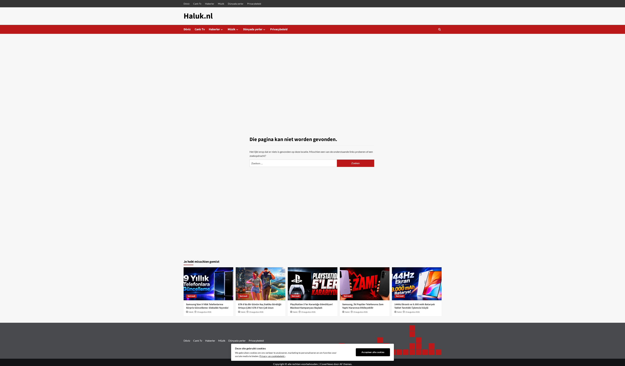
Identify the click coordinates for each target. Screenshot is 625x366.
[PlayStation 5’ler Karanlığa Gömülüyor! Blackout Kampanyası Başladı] (312, 283)
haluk (191, 312)
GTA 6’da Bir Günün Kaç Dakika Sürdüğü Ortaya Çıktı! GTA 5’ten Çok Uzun (259, 306)
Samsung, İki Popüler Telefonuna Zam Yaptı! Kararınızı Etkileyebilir (362, 306)
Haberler (209, 3)
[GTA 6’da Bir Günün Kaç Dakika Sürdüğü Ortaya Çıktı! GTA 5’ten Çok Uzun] (260, 283)
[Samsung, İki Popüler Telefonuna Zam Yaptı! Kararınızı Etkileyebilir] (364, 283)
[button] (440, 29)
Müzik (221, 3)
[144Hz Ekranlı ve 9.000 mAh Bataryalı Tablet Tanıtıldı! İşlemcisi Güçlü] (417, 283)
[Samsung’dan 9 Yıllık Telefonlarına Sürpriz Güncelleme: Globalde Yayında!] (208, 283)
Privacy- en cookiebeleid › (272, 356)
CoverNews (326, 364)
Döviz (186, 3)
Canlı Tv (197, 3)
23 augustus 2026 (204, 312)
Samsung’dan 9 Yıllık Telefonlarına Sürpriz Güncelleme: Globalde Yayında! (207, 306)
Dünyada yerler (235, 3)
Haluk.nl (198, 16)
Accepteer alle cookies (372, 352)
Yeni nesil (191, 296)
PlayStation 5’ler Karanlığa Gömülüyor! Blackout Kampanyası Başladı (311, 306)
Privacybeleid (254, 3)
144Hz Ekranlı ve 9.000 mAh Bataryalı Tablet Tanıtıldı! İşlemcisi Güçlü (414, 306)
